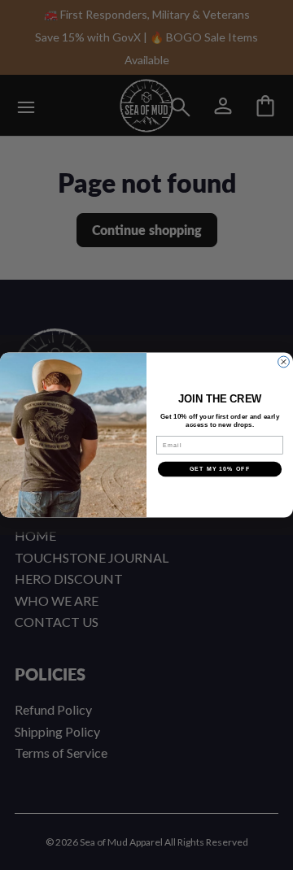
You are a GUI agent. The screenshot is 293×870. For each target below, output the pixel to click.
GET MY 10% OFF (220, 469)
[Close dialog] (284, 362)
